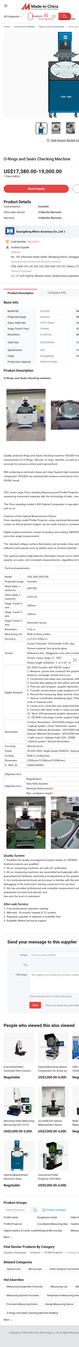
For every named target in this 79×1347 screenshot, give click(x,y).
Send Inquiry (36, 188)
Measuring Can (59, 1286)
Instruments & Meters (24, 26)
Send (35, 1005)
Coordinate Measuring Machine (54, 1224)
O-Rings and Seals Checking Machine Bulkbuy (32, 1313)
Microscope (35, 1269)
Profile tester (11, 1217)
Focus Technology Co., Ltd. (46, 1332)
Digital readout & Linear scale (20, 1230)
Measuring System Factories (23, 1295)
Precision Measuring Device (22, 1304)
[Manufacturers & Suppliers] (39, 6)
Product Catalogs (55, 1210)
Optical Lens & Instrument (51, 26)
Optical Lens (14, 1269)
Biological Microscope (49, 1230)
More (7, 1319)
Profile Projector (13, 1224)
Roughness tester (47, 1217)
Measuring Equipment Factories (25, 1286)
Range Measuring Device (59, 1304)
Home (7, 26)
